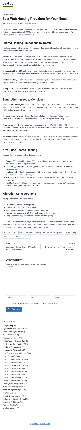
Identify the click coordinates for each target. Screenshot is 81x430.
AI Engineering (8, 326)
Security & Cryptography (11, 396)
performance (47, 233)
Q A (5, 23)
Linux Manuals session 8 (12, 378)
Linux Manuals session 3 (12, 365)
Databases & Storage (10, 338)
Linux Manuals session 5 (12, 372)
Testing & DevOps (9, 405)
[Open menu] (76, 4)
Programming (58, 233)
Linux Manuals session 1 (12, 359)
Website (57, 298)
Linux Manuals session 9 (12, 381)
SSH (5, 237)
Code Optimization (9, 335)
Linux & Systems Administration (14, 353)
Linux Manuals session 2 (12, 362)
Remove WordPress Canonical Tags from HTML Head (60, 247)
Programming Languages (12, 390)
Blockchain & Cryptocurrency (13, 332)
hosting (38, 233)
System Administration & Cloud (14, 399)
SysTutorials (34, 424)
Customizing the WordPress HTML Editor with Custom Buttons (21, 247)
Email (33, 298)
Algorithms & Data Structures (13, 329)
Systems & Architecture (11, 402)
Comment (10, 267)
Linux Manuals (8, 356)
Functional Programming (12, 347)
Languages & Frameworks (12, 350)
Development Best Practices (13, 344)
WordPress (19, 237)
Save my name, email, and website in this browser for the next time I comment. (33, 303)
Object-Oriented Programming (14, 387)
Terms (42, 424)
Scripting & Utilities (10, 393)
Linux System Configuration (13, 384)
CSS (15, 233)
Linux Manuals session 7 (12, 375)
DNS (21, 233)
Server (68, 233)
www (28, 237)
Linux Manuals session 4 (12, 368)
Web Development (8, 14)
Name (9, 298)
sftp (74, 233)
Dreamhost (29, 233)
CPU (9, 233)
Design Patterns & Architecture (14, 341)
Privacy (48, 424)
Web (11, 237)
